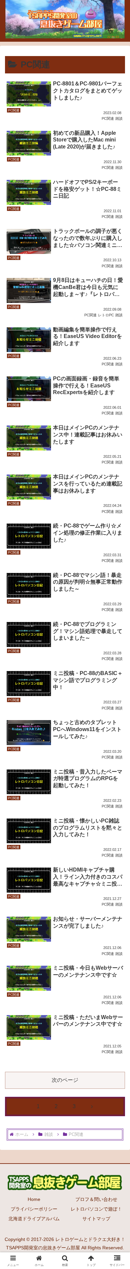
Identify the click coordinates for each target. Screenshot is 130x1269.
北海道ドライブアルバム (34, 1218)
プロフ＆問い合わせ (96, 1199)
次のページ (65, 1080)
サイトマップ (96, 1218)
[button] (117, 970)
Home (34, 1199)
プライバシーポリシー (34, 1209)
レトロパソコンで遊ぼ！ (96, 1209)
